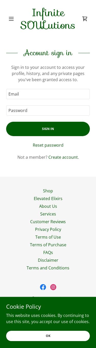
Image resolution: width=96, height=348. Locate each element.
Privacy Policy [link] (48, 229)
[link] (48, 18)
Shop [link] (48, 191)
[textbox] (48, 94)
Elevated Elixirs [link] (48, 198)
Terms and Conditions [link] (48, 268)
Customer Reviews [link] (48, 221)
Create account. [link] (63, 157)
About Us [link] (48, 206)
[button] (12, 19)
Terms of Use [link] (48, 237)
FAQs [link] (48, 252)
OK (48, 336)
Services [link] (48, 214)
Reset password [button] (48, 145)
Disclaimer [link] (48, 260)
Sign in (48, 129)
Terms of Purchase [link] (48, 245)
